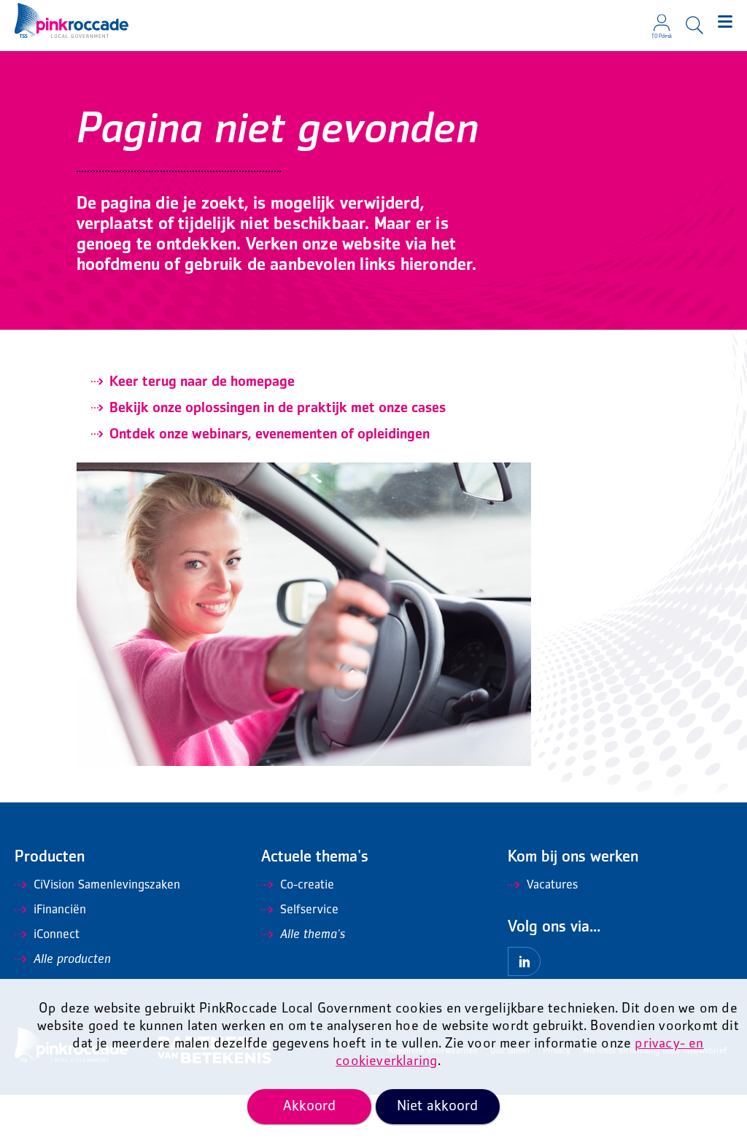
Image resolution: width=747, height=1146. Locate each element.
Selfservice (309, 910)
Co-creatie (307, 885)
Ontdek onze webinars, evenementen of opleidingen (269, 434)
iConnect (57, 935)
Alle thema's (312, 935)
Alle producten (72, 960)
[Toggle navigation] (725, 22)
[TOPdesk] (661, 18)
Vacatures (552, 885)
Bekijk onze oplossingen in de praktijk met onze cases (277, 408)
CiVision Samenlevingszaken (107, 885)
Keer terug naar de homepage (202, 382)
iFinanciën (60, 910)
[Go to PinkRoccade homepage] (71, 20)
